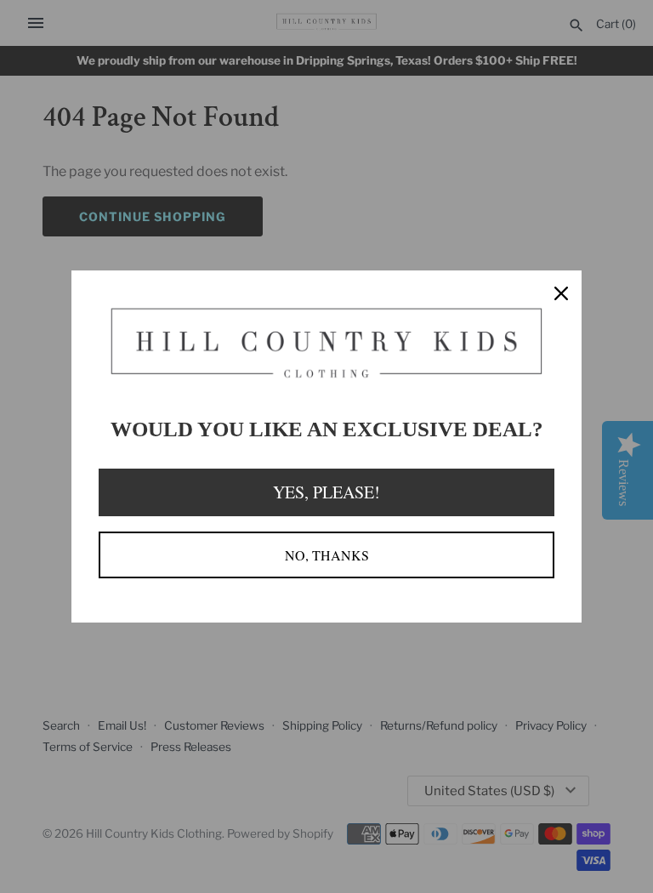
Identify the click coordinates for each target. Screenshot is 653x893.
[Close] (561, 290)
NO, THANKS (327, 555)
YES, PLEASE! (326, 492)
